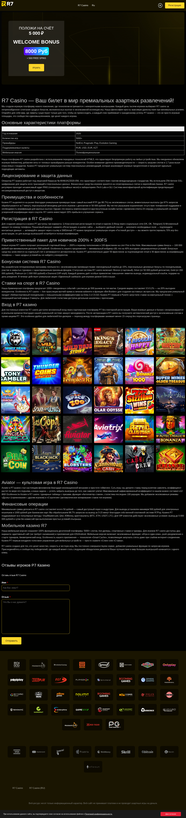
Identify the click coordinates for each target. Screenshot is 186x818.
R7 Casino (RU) (37, 788)
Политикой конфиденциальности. (98, 814)
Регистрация (174, 5)
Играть (36, 67)
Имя (4, 582)
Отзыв (5, 597)
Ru (93, 5)
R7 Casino (83, 5)
